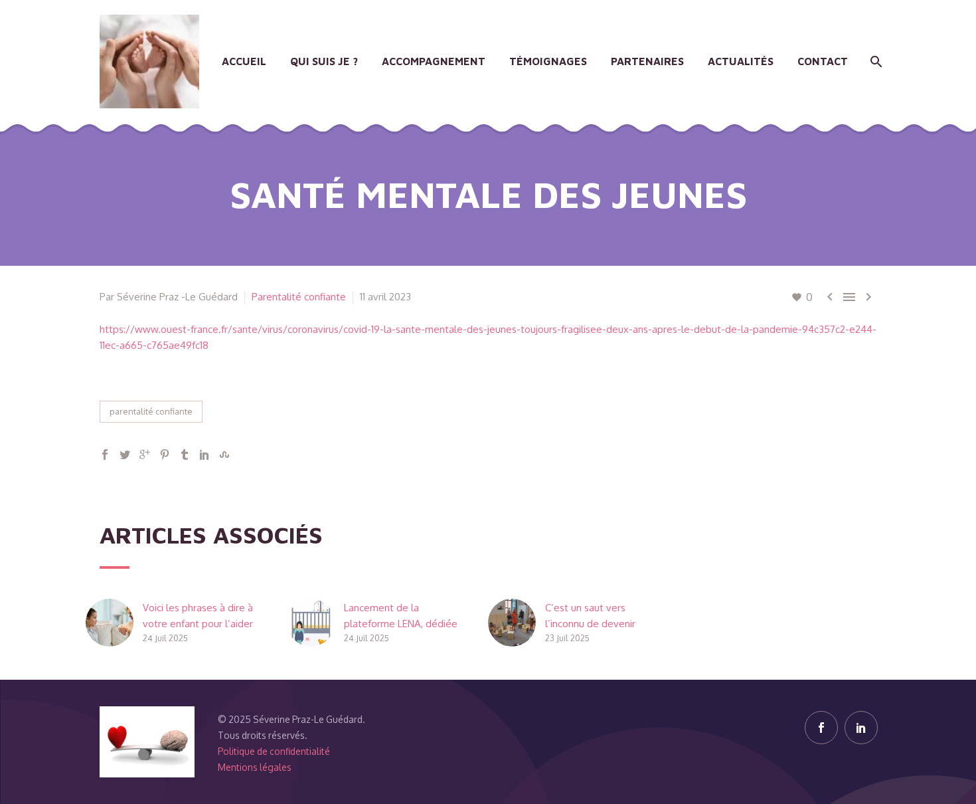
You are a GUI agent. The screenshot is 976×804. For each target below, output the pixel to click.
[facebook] (821, 727)
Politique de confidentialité (274, 751)
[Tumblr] (184, 454)
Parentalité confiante (299, 296)
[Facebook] (105, 454)
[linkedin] (861, 727)
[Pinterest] (164, 454)
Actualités (740, 61)
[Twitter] (125, 454)
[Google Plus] (144, 454)
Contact (822, 61)
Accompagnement (433, 61)
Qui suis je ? (324, 61)
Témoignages (548, 61)
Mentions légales (254, 767)
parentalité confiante (151, 411)
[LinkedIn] (204, 454)
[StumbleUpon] (224, 454)
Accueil (244, 61)
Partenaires (647, 61)
